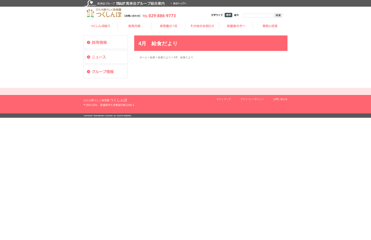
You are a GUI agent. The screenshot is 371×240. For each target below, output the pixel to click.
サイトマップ (224, 99)
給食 (152, 57)
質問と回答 (270, 26)
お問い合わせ (280, 99)
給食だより (164, 57)
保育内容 (134, 26)
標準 (228, 15)
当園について (100, 26)
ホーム (143, 57)
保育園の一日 (168, 26)
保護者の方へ (236, 26)
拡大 (236, 15)
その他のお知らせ (202, 26)
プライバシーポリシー (252, 99)
